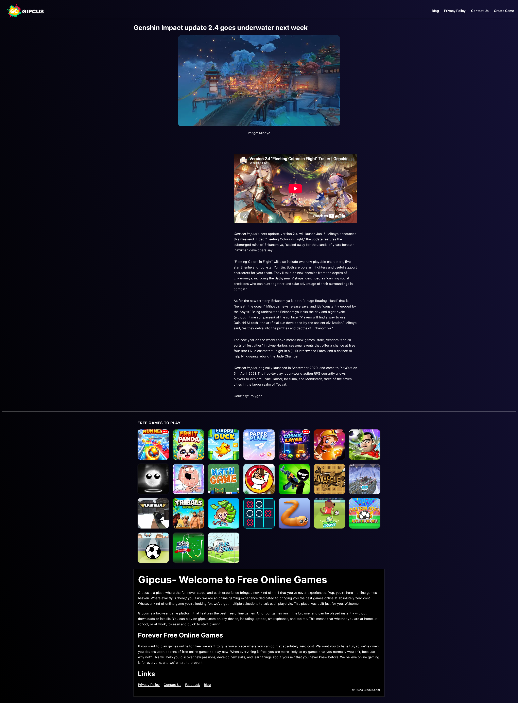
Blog (435, 11)
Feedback (192, 685)
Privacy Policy (455, 11)
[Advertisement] (178, 198)
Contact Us (480, 11)
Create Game (504, 11)
